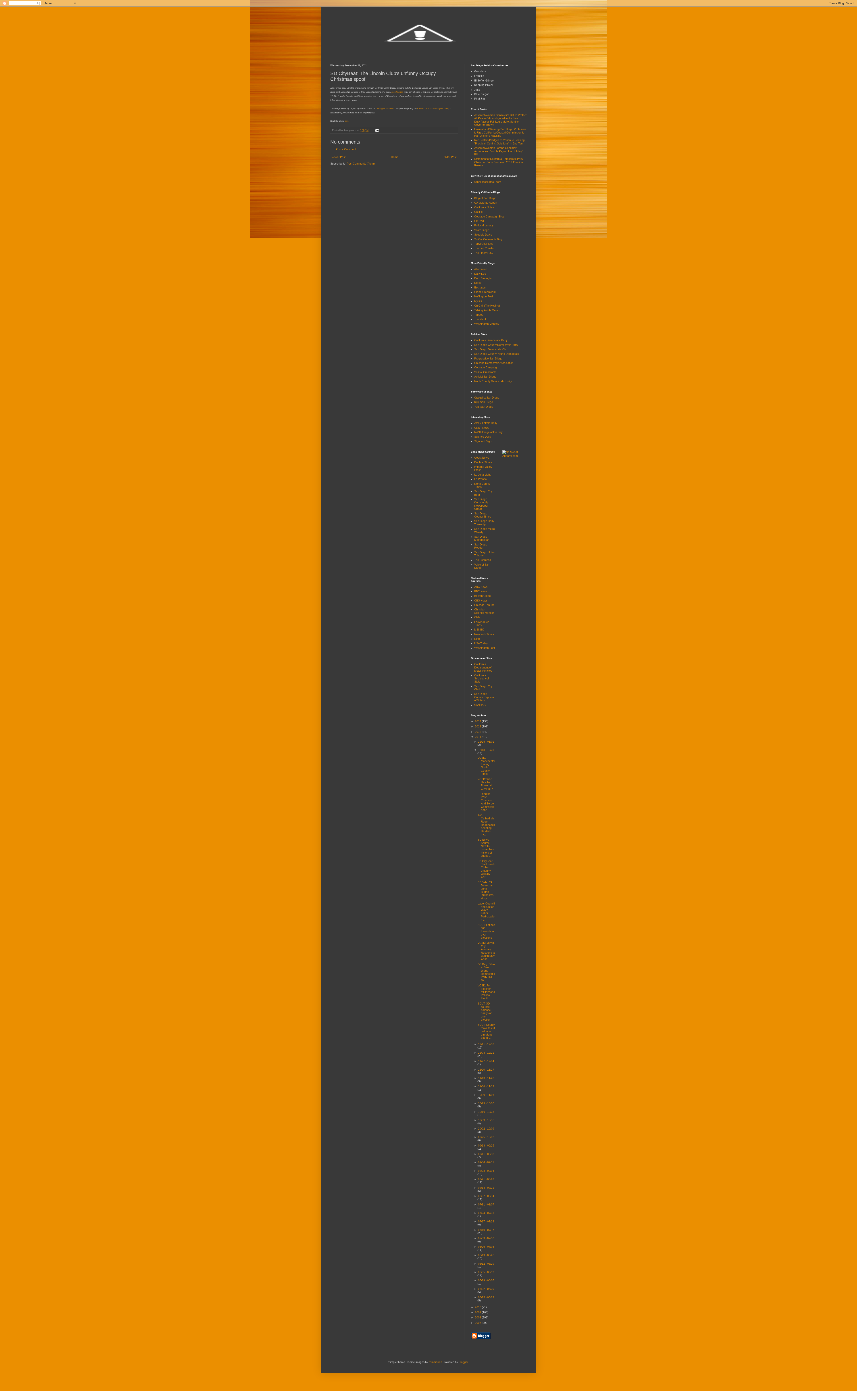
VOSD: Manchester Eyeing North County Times (486, 765)
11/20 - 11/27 (486, 1069)
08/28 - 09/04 (486, 1170)
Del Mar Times (483, 462)
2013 (478, 726)
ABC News (480, 587)
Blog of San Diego (485, 198)
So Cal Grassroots (485, 372)
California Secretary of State (481, 678)
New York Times (484, 634)
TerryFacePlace (483, 243)
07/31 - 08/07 (486, 1204)
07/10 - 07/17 (486, 1230)
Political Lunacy (483, 225)
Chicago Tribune (484, 605)
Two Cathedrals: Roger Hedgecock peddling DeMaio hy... (486, 825)
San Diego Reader (480, 546)
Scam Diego (481, 230)
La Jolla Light (482, 474)
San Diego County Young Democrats (496, 353)
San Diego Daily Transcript (484, 523)
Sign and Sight (483, 441)
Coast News (481, 457)
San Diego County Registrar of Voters (484, 697)
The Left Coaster (484, 248)
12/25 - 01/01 (486, 741)
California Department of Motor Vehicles (483, 667)
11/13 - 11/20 (486, 1078)
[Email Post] (377, 130)
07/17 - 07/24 (486, 1221)
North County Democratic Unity (493, 381)
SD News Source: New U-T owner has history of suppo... (486, 847)
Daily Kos (480, 273)
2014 (478, 721)
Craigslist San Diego (486, 397)
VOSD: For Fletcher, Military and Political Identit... (486, 992)
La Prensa (480, 479)
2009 (478, 1312)
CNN (477, 617)
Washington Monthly (486, 324)
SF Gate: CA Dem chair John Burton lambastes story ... (485, 890)
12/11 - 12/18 (486, 1044)
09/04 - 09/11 (486, 1162)
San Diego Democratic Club (491, 349)
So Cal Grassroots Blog (488, 239)
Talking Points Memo (486, 310)
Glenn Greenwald (485, 292)
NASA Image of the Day (488, 432)
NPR (477, 638)
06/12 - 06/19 (486, 1263)
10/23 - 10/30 (486, 1103)
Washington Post (484, 648)
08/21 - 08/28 (486, 1179)
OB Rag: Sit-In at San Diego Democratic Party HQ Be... (486, 972)
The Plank (480, 319)
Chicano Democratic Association (494, 363)
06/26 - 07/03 (486, 1246)
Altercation (480, 269)
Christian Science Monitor (484, 611)
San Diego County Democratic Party (496, 345)
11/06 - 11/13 (486, 1086)
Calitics (478, 211)
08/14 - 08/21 (486, 1187)
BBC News (480, 591)
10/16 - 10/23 (486, 1111)
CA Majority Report (485, 202)
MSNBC (479, 629)
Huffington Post (483, 296)
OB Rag (479, 221)
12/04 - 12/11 (486, 1052)
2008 (478, 1317)
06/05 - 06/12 (486, 1272)
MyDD (478, 301)
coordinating (397, 92)
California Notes (484, 207)
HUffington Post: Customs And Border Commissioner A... (486, 802)
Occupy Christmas (385, 108)
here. (347, 121)
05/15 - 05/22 (486, 1297)
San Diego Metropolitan (481, 538)
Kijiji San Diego (483, 402)
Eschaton (480, 287)
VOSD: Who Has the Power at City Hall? (485, 784)
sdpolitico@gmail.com (487, 182)
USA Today (481, 643)
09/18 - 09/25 (486, 1145)
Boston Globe (482, 595)
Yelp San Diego (483, 406)
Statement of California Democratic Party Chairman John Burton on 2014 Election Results (498, 162)
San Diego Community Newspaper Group (481, 504)
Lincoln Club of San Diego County (433, 108)
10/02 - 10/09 (486, 1128)
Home (394, 157)
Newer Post (338, 157)
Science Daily (482, 436)
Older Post (450, 157)
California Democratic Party (491, 340)
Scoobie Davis (483, 234)
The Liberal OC (483, 253)
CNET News (481, 427)
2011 (478, 737)
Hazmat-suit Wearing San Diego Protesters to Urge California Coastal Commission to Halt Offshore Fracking (500, 132)
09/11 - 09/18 (486, 1154)
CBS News (480, 600)
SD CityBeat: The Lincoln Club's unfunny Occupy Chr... (486, 869)
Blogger (463, 1362)
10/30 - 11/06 (486, 1095)
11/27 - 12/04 (486, 1061)
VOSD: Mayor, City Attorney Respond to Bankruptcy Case (486, 951)
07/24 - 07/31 (486, 1213)
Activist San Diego (485, 376)
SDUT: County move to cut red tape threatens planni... (486, 1031)
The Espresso (482, 560)
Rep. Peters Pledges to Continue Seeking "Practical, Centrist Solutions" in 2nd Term (499, 142)
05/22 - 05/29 (486, 1289)
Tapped (478, 314)
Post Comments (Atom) (361, 163)
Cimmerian (435, 1362)
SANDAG (480, 705)
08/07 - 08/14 (486, 1196)
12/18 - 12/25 (486, 750)
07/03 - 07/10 (486, 1238)
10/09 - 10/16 (486, 1120)
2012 (478, 731)
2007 (478, 1322)
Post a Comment (346, 149)
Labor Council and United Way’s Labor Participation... (486, 911)
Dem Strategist (483, 278)
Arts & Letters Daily (485, 423)
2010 (478, 1307)
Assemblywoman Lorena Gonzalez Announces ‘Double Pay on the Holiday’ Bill (498, 151)
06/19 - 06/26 (486, 1255)
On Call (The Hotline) (487, 305)
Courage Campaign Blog (489, 216)
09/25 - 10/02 (486, 1137)
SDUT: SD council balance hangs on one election (485, 1011)
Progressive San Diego (488, 358)
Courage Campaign (486, 367)
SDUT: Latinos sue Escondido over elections (486, 931)
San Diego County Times (482, 515)
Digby (477, 282)
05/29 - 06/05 (486, 1280)
